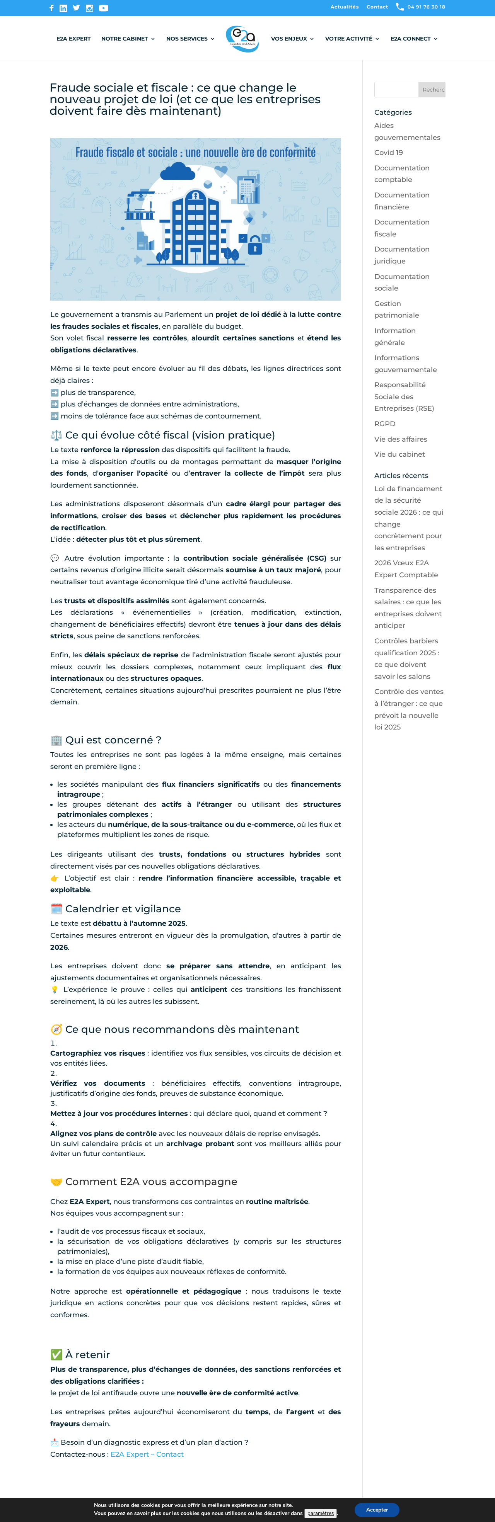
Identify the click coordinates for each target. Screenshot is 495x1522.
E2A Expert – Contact (147, 1454)
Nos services (187, 39)
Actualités (345, 7)
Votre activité (348, 39)
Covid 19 (388, 152)
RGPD (385, 424)
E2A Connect (411, 39)
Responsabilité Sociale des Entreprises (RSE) (404, 397)
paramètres (320, 1513)
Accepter (377, 1509)
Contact (377, 7)
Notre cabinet (124, 39)
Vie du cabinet (399, 454)
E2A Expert (73, 39)
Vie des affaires (400, 439)
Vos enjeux (289, 39)
